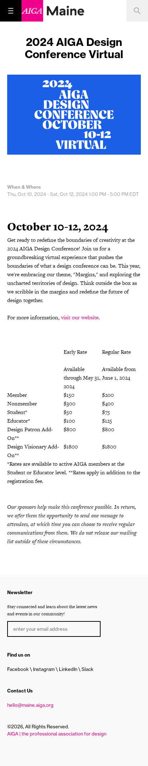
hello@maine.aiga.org (30, 705)
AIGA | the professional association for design (56, 734)
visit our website (79, 317)
